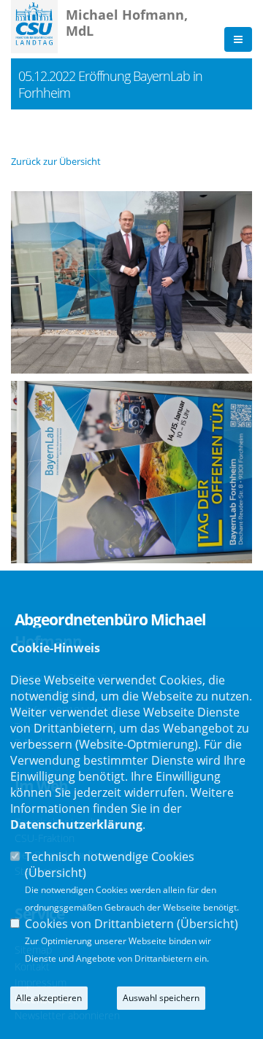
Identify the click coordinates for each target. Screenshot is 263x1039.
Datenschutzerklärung (76, 824)
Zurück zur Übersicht (56, 161)
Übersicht (55, 873)
